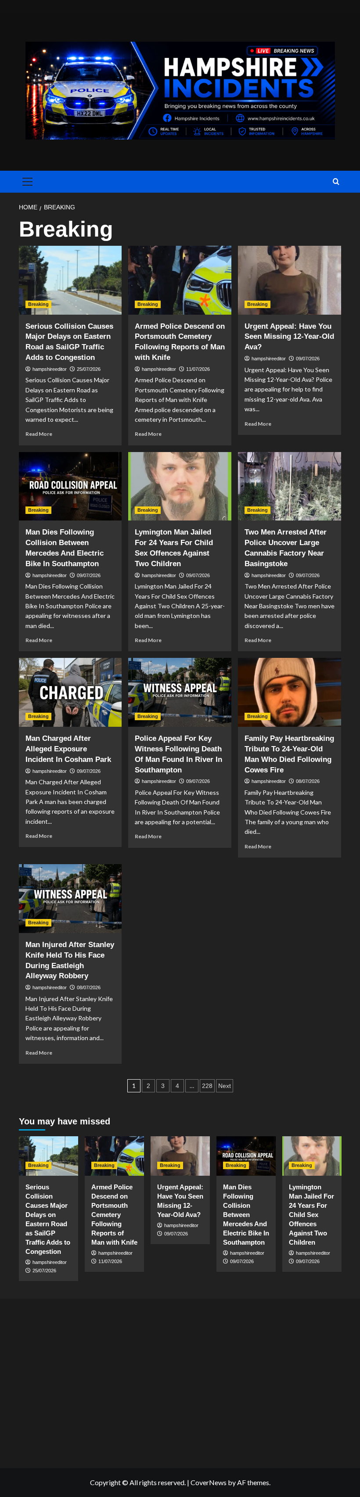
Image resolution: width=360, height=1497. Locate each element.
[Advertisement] (180, 1381)
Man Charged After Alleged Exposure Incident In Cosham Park (68, 749)
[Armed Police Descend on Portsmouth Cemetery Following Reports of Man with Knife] (179, 280)
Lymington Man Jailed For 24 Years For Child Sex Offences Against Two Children (311, 1214)
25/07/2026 (89, 369)
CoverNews (209, 1482)
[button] (26, 182)
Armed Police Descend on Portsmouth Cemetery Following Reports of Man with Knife (114, 1214)
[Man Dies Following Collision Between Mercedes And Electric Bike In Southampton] (70, 486)
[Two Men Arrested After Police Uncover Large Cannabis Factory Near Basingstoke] (289, 486)
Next (224, 1085)
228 (207, 1085)
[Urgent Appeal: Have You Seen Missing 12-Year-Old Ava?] (289, 280)
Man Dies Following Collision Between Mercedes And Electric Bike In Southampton (246, 1214)
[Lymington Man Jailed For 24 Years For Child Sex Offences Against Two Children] (179, 486)
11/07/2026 (198, 369)
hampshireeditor (49, 369)
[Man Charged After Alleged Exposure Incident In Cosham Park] (70, 692)
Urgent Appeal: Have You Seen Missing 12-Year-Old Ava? (289, 337)
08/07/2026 (308, 781)
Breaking (38, 304)
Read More (38, 434)
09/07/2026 (308, 358)
